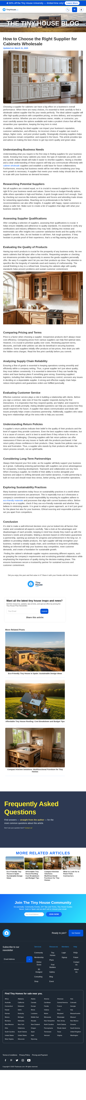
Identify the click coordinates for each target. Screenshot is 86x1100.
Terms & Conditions (10, 1055)
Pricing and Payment (40, 1055)
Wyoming (34, 1039)
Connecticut (9, 1006)
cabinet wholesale (11, 165)
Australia (8, 1002)
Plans (51, 960)
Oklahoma (21, 1028)
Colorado (73, 1002)
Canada (33, 1002)
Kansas (7, 1013)
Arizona (46, 999)
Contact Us (76, 963)
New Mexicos (9, 1024)
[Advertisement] (43, 1084)
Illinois (33, 1010)
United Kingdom (75, 1032)
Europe (33, 1006)
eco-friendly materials (13, 500)
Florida (46, 1006)
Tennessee (47, 1032)
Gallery (52, 972)
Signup (64, 957)
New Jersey (61, 1021)
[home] (10, 9)
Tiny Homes (52, 954)
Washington (74, 1035)
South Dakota (22, 1032)
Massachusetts (75, 1013)
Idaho (20, 1010)
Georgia (73, 1006)
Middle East (35, 1017)
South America (75, 1028)
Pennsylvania (48, 1028)
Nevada (33, 1021)
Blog (51, 977)
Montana (8, 1021)
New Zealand (35, 1024)
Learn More (72, 3)
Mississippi (60, 1017)
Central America (62, 1002)
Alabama (21, 999)
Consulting (38, 977)
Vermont (47, 1035)
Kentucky (21, 1013)
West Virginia (9, 1039)
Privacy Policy (24, 1055)
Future (75, 957)
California (21, 1002)
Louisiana (34, 1013)
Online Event (38, 963)
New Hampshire (49, 1021)
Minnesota (47, 1017)
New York (21, 1024)
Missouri (73, 1017)
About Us (76, 971)
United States (9, 1035)
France (59, 1006)
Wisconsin (21, 1039)
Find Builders (53, 966)
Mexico (7, 1017)
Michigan (21, 1017)
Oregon (33, 1028)
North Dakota (61, 1024)
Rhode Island (61, 1028)
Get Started (76, 933)
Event (51, 981)
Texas (59, 1032)
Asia (71, 999)
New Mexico (74, 1021)
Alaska (33, 999)
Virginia (59, 1035)
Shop (36, 981)
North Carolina (49, 1024)
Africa (7, 999)
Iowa (58, 1010)
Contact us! (28, 828)
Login (64, 953)
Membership (39, 957)
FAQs (75, 953)
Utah (32, 1035)
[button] (74, 9)
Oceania (73, 1024)
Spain (33, 1032)
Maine (46, 1013)
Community (38, 953)
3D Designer (39, 971)
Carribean (47, 1002)
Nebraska (21, 1021)
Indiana (46, 1010)
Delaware (21, 1006)
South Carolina (10, 1032)
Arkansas (60, 999)
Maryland (60, 1013)
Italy (71, 1010)
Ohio (6, 1028)
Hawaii (7, 1010)
